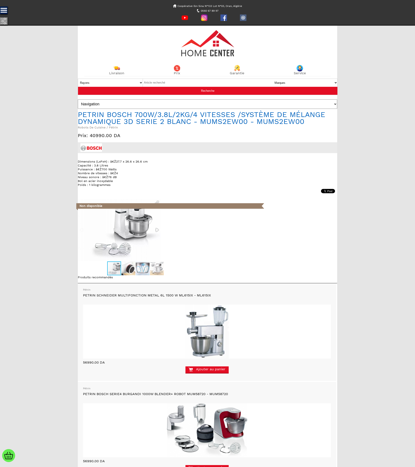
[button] (156, 202)
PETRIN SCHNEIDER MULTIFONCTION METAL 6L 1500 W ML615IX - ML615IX (147, 295)
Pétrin (86, 289)
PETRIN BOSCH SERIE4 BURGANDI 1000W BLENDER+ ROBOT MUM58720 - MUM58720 (155, 394)
